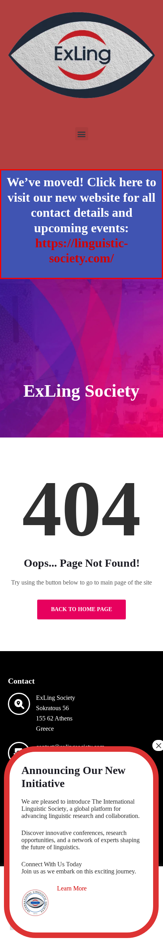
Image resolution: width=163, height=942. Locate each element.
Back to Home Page (81, 609)
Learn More (72, 888)
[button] (81, 133)
